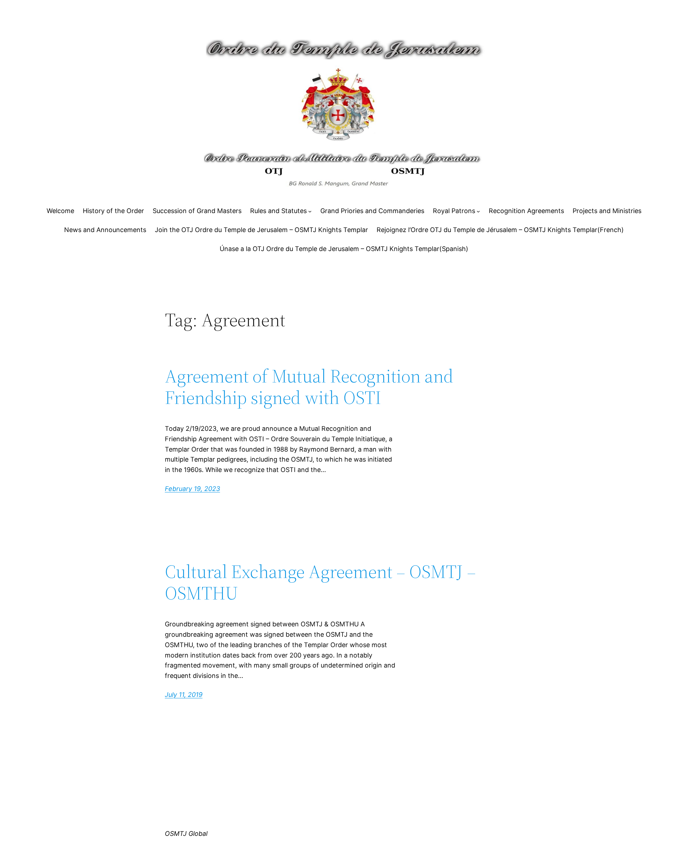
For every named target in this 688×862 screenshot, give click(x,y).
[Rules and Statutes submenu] (310, 211)
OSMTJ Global (186, 833)
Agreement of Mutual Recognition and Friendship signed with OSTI (309, 386)
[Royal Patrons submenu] (478, 211)
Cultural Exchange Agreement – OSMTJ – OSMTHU (320, 582)
